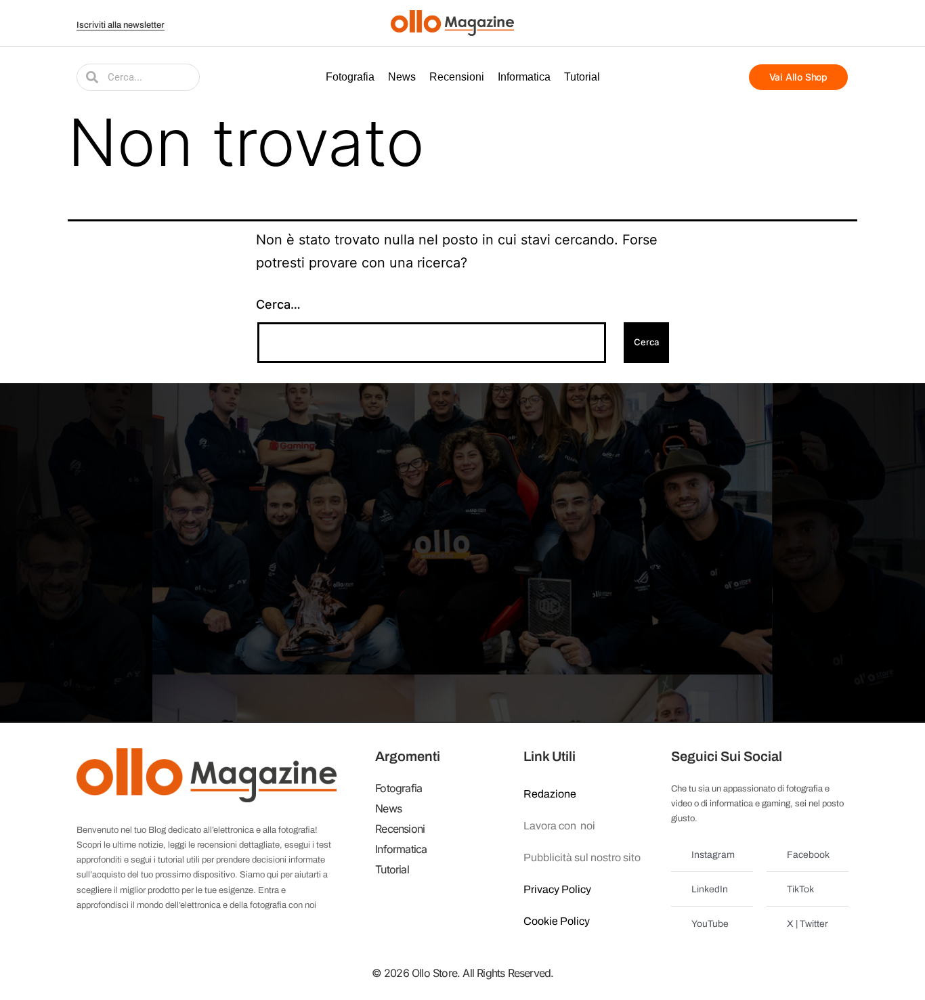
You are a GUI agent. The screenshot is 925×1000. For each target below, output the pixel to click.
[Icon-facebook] (756, 23)
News (402, 77)
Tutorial (582, 77)
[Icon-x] (773, 23)
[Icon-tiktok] (840, 23)
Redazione (549, 794)
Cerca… (278, 304)
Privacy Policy (557, 889)
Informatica (524, 77)
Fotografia (350, 77)
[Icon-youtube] (789, 23)
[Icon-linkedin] (823, 23)
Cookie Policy (556, 921)
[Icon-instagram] (806, 23)
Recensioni (456, 77)
